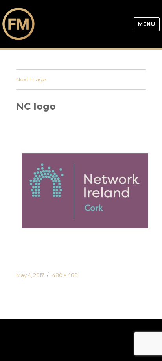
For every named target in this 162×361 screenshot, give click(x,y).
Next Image (31, 79)
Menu (146, 24)
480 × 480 (65, 275)
